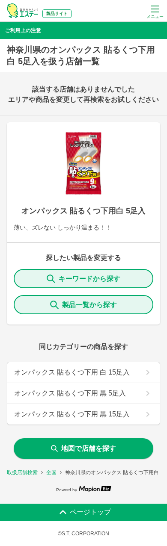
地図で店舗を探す (88, 448)
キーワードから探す (89, 278)
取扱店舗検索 (22, 472)
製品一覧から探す (89, 304)
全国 (51, 472)
